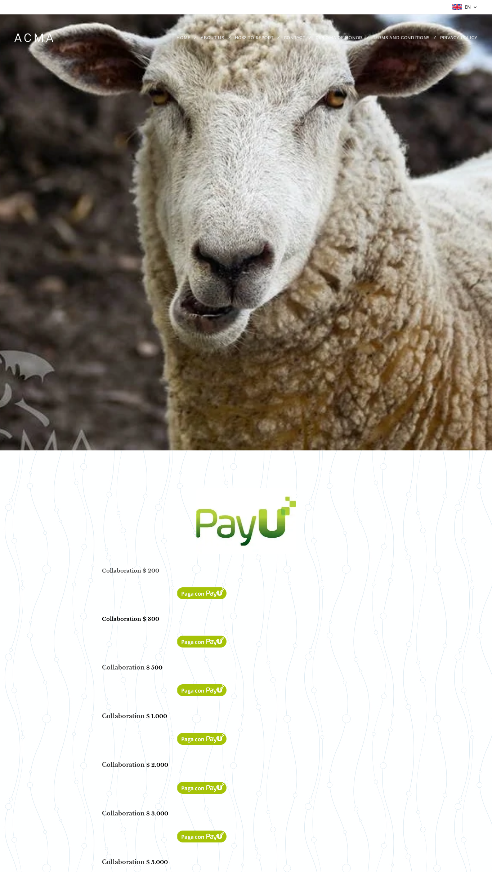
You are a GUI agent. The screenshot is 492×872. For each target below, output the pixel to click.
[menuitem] (186, 38)
